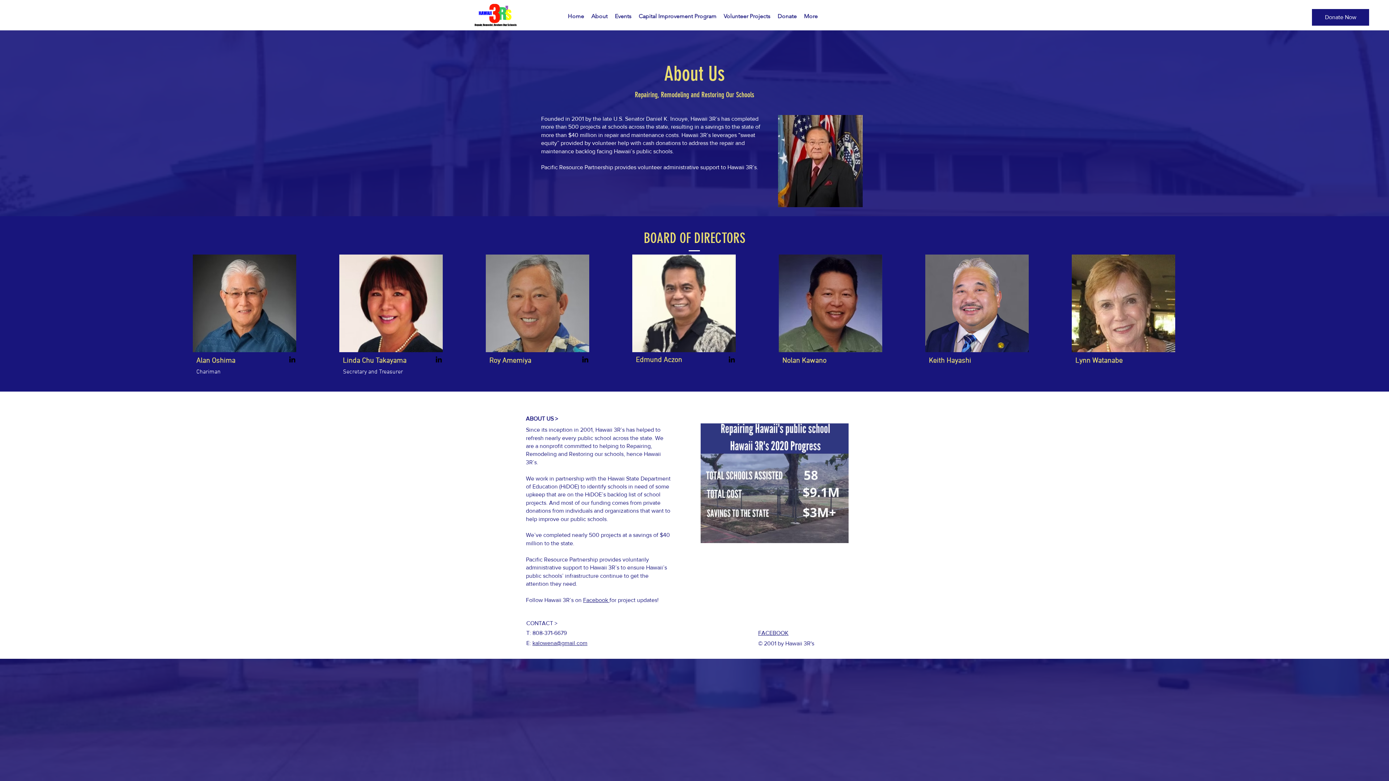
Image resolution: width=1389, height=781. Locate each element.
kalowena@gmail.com (559, 643)
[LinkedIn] (292, 359)
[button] (1340, 17)
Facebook (596, 600)
